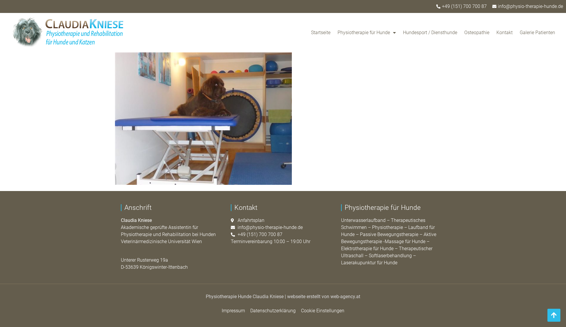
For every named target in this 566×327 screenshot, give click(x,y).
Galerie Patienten (537, 32)
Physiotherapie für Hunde (364, 32)
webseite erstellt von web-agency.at (323, 296)
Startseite (320, 32)
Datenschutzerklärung (273, 310)
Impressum (233, 310)
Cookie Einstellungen (322, 310)
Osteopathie (476, 32)
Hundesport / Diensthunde (430, 32)
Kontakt (504, 32)
